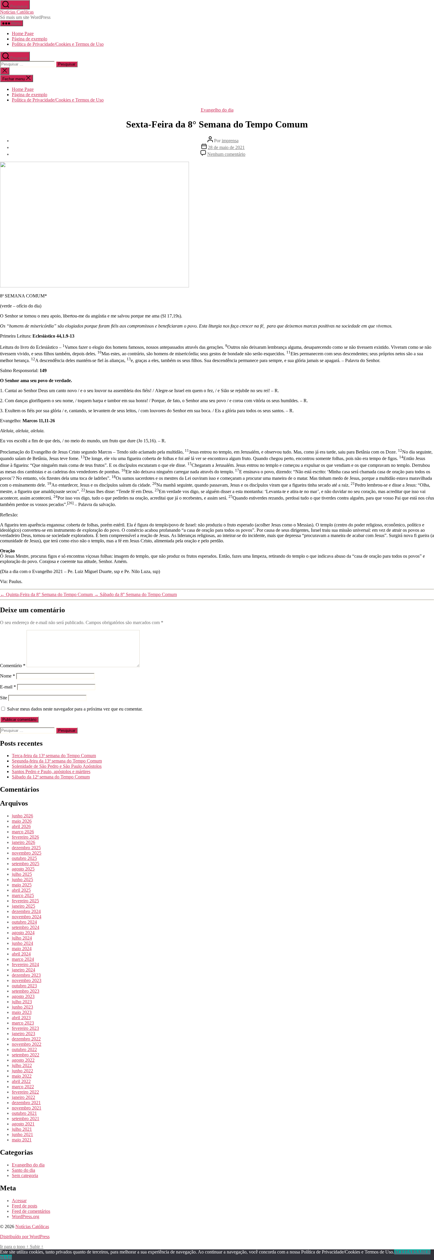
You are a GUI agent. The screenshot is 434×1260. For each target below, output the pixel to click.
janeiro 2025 (23, 906)
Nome (7, 675)
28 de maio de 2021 (226, 147)
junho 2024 (22, 943)
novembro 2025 (26, 852)
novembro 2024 (26, 916)
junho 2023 (22, 1006)
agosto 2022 (23, 1060)
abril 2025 (21, 890)
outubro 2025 (24, 858)
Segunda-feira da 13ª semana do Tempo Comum (57, 760)
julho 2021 (22, 1129)
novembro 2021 (26, 1107)
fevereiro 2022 (25, 1091)
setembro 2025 (25, 863)
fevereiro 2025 (25, 900)
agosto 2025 (23, 868)
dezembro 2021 (26, 1102)
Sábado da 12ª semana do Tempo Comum (51, 776)
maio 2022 (22, 1076)
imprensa (230, 140)
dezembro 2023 (26, 975)
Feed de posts (24, 1205)
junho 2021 (22, 1134)
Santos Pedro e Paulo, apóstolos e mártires (51, 771)
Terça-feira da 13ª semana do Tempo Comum (54, 755)
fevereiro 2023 (25, 1028)
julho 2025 (22, 874)
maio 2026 (22, 821)
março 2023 (23, 1022)
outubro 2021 (24, 1113)
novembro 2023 (26, 980)
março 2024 (23, 959)
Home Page (23, 33)
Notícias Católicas (17, 11)
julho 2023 (22, 1001)
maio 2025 (22, 884)
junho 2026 (22, 815)
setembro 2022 (25, 1054)
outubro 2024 (24, 921)
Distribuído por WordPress (25, 1236)
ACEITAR (404, 1251)
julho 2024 (22, 937)
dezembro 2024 (26, 911)
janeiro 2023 (23, 1033)
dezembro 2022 (26, 1038)
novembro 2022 (26, 1044)
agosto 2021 (23, 1123)
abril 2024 (21, 953)
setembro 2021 (25, 1118)
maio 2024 (22, 948)
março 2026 (23, 831)
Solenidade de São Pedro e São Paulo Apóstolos (57, 766)
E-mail (8, 686)
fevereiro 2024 (25, 964)
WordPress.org (25, 1216)
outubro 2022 (24, 1049)
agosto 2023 (23, 996)
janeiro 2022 (23, 1097)
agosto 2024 (23, 932)
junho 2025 (22, 879)
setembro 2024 (25, 927)
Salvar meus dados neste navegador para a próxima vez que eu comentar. (75, 708)
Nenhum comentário (226, 154)
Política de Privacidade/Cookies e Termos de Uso (58, 44)
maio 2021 (22, 1139)
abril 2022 (21, 1081)
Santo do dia (23, 1170)
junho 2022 (22, 1070)
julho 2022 (22, 1065)
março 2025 (23, 895)
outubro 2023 (24, 985)
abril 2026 (21, 826)
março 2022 (23, 1086)
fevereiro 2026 (25, 837)
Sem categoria (25, 1175)
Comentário (12, 665)
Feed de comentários (31, 1211)
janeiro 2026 (23, 842)
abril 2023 (21, 1017)
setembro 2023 (25, 991)
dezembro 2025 (26, 847)
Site (3, 697)
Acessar (19, 1200)
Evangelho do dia (217, 109)
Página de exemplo (29, 38)
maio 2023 (22, 1012)
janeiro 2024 (23, 969)
